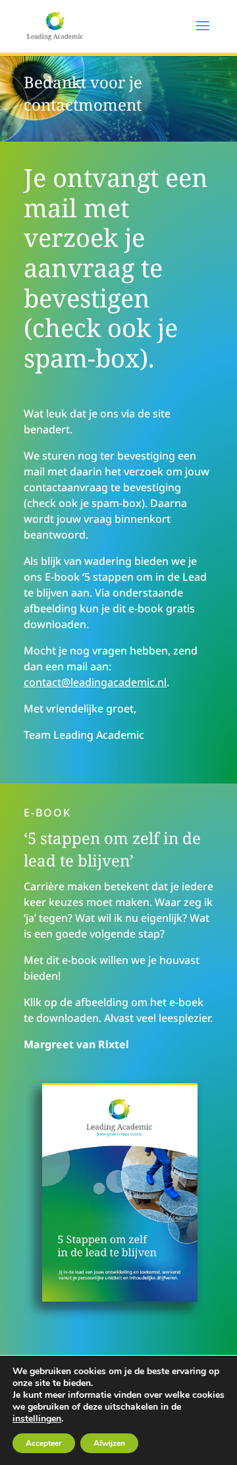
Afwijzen (109, 1443)
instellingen (37, 1419)
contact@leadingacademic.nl (95, 682)
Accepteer (44, 1443)
